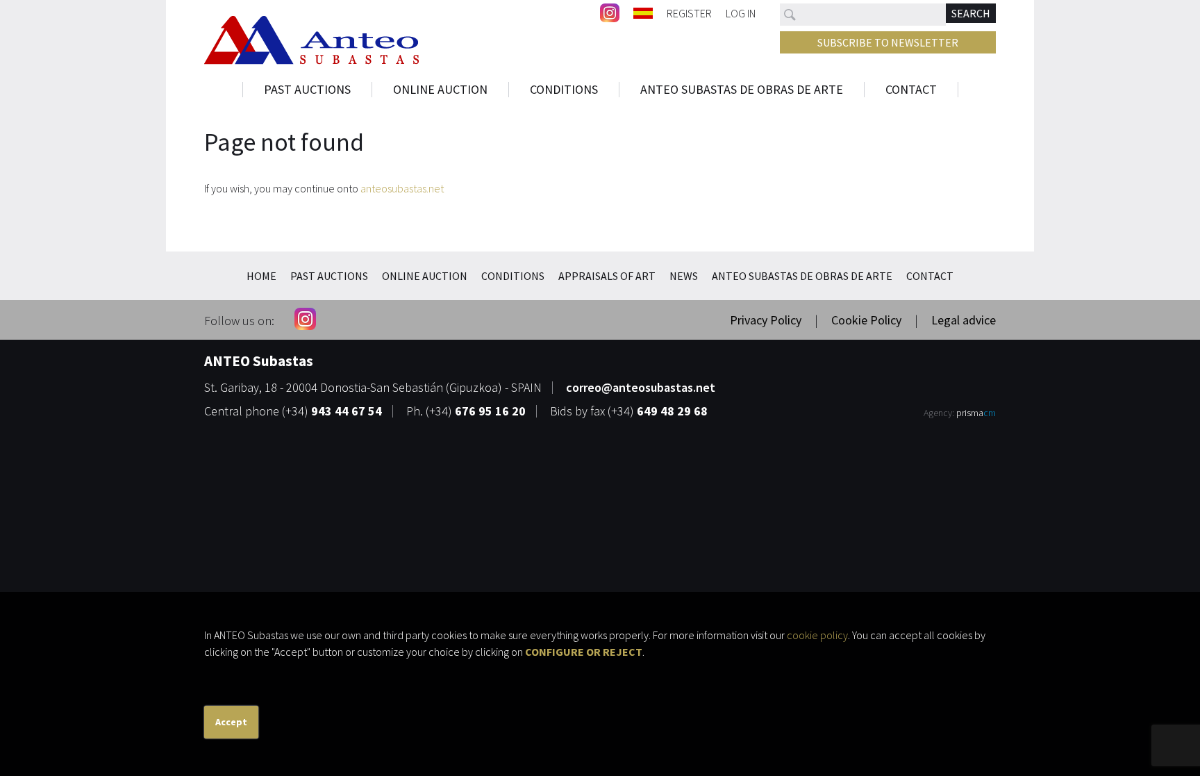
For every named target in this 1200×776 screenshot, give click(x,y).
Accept (231, 722)
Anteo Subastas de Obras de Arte (741, 89)
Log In (741, 12)
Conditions (564, 89)
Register (689, 12)
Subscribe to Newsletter (887, 42)
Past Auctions (307, 89)
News (683, 276)
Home (261, 276)
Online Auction (440, 89)
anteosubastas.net (402, 188)
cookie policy (817, 635)
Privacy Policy (765, 320)
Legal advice (963, 320)
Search (970, 13)
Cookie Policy (866, 320)
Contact (911, 89)
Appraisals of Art (607, 276)
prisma (976, 412)
